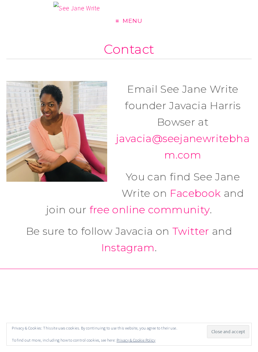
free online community (149, 209)
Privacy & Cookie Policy (136, 340)
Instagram (128, 247)
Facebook (195, 193)
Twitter (190, 231)
